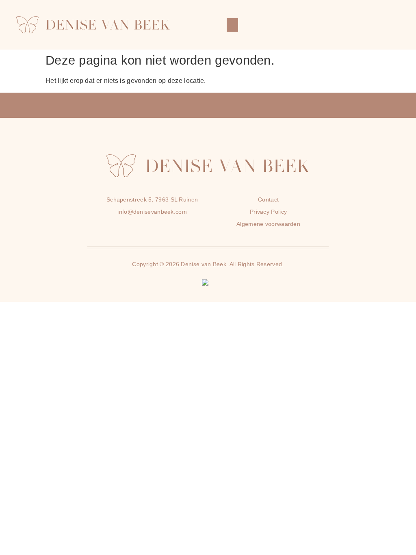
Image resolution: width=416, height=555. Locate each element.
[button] (232, 25)
